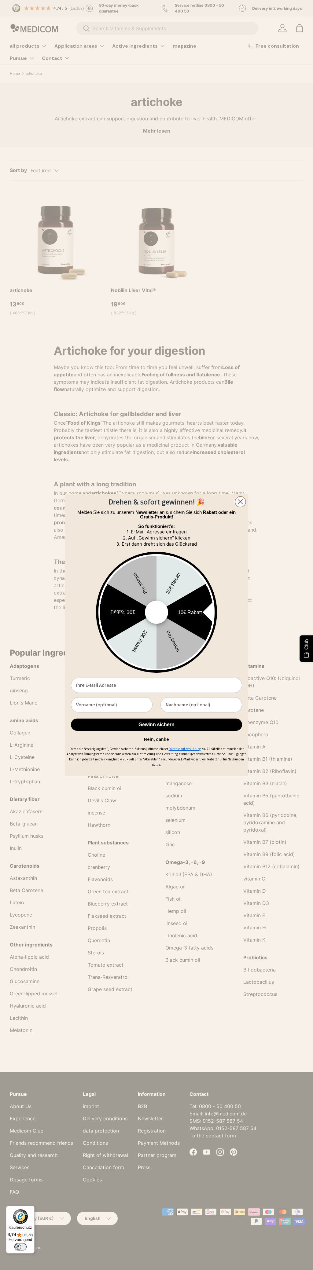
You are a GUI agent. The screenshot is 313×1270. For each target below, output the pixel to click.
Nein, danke (156, 738)
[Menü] (31, 1209)
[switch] (20, 1246)
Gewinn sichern (156, 724)
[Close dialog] (240, 501)
